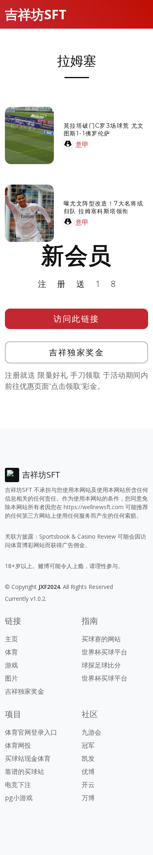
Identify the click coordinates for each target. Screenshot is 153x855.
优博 (88, 771)
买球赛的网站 (101, 638)
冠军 (88, 745)
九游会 (91, 732)
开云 (88, 784)
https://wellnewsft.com (94, 507)
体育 (11, 651)
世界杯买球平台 (104, 651)
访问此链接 (76, 318)
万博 (88, 797)
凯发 (88, 758)
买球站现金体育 (28, 758)
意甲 (82, 144)
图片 (11, 678)
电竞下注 (18, 784)
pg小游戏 (19, 797)
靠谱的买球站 (24, 771)
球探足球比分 (101, 665)
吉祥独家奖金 (76, 352)
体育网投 (18, 745)
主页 (11, 638)
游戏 (11, 665)
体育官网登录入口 (31, 732)
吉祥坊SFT (36, 14)
